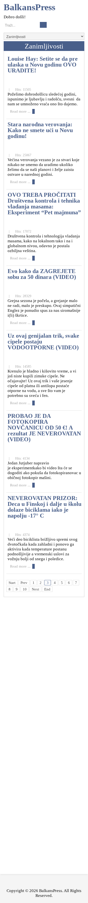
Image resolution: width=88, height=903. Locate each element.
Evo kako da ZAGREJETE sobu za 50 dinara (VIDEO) (42, 274)
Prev (24, 583)
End (47, 589)
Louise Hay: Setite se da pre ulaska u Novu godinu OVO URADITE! (43, 64)
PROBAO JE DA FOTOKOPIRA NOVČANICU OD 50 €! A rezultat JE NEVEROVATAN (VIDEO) (44, 427)
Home (12, 46)
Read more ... (20, 111)
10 (25, 589)
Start (12, 583)
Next (35, 589)
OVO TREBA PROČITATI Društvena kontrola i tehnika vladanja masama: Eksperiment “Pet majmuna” (44, 203)
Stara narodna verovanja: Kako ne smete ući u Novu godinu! (40, 130)
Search (43, 25)
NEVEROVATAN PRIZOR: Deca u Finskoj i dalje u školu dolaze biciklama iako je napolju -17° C (44, 507)
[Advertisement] (40, 692)
